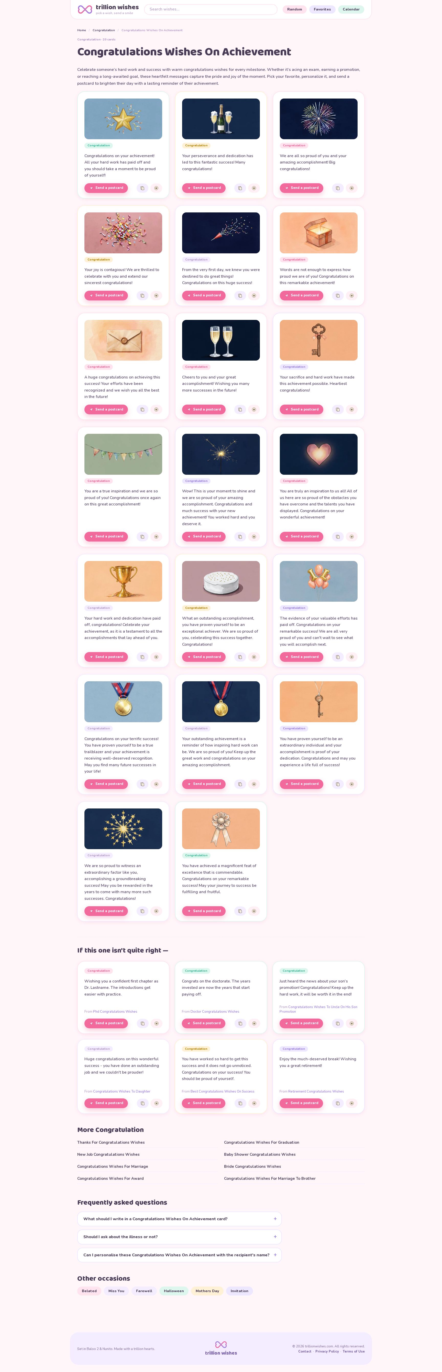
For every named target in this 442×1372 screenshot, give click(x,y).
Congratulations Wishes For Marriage (112, 1166)
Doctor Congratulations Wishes (215, 1011)
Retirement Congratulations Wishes (316, 1091)
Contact (305, 1351)
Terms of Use (354, 1351)
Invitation (239, 1291)
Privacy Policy (327, 1351)
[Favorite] (156, 188)
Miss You (116, 1291)
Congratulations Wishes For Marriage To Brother (270, 1178)
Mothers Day (207, 1291)
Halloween (174, 1291)
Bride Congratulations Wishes (252, 1166)
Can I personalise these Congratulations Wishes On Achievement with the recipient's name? (176, 1255)
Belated (89, 1291)
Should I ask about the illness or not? (120, 1237)
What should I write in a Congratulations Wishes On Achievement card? (155, 1219)
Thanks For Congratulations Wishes (111, 1142)
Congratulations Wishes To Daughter (121, 1091)
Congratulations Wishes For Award (110, 1178)
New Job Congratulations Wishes (108, 1154)
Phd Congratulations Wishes (115, 1011)
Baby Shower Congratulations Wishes (260, 1154)
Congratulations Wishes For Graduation (261, 1142)
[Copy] (142, 188)
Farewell (144, 1291)
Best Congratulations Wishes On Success (223, 1091)
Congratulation (104, 30)
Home (81, 30)
